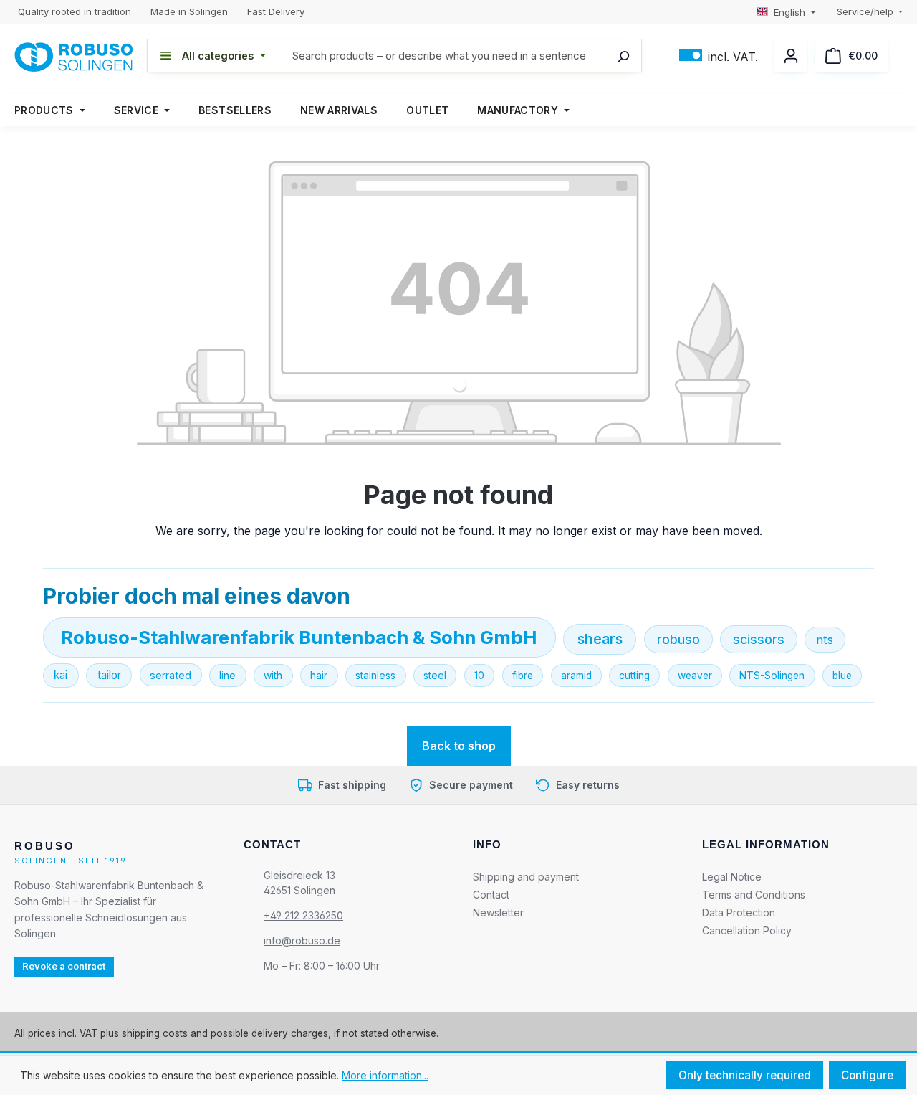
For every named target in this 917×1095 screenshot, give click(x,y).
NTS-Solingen (772, 675)
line (227, 675)
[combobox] (459, 55)
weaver (695, 675)
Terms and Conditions (753, 894)
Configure (867, 1075)
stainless (375, 675)
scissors (758, 639)
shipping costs (155, 1032)
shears (600, 639)
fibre (522, 675)
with (273, 675)
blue (842, 675)
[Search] (623, 55)
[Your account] (790, 55)
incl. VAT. (719, 56)
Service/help (866, 11)
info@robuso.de (302, 940)
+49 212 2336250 (303, 915)
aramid (576, 675)
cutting (634, 675)
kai (60, 675)
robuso (678, 639)
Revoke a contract (63, 966)
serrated (170, 675)
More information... (385, 1075)
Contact (491, 894)
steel (434, 675)
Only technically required (744, 1075)
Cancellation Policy (747, 930)
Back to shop (459, 746)
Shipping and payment (526, 876)
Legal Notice (732, 876)
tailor (109, 675)
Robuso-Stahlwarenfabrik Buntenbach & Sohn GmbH (299, 637)
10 (479, 675)
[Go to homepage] (73, 56)
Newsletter (498, 912)
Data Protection (738, 912)
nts (824, 639)
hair (318, 675)
